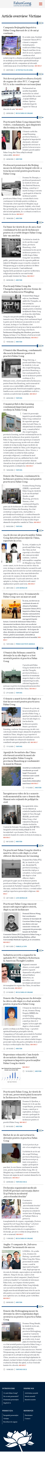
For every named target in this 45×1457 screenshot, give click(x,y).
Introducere (8, 1388)
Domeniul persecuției (11, 1400)
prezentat (7, 1277)
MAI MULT (38, 66)
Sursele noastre (30, 1400)
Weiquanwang (8, 206)
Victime (6, 1419)
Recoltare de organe (10, 1422)
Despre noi (29, 1388)
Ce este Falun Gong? (10, 1393)
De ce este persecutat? (11, 1396)
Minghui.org (31, 204)
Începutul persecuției (10, 1415)
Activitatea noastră (31, 1393)
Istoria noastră (30, 1396)
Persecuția (7, 1411)
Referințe (28, 1411)
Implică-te (7, 1403)
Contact (27, 1419)
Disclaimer (29, 1415)
